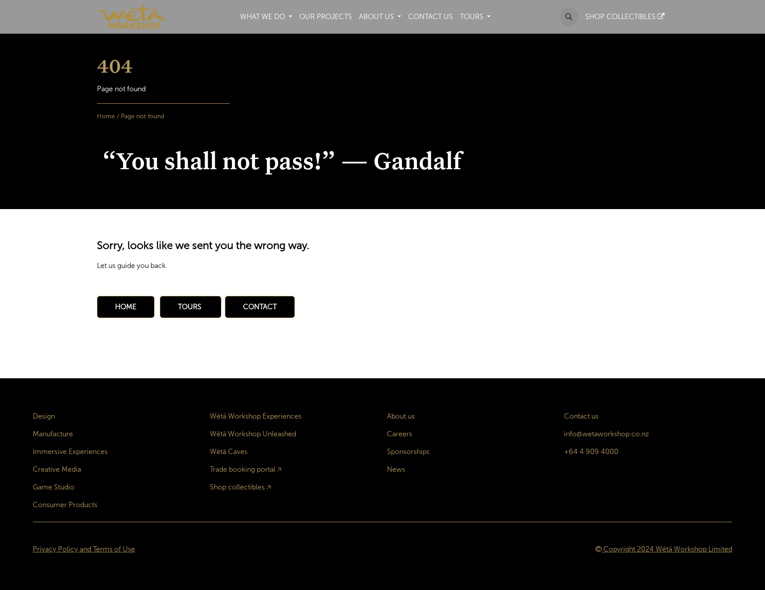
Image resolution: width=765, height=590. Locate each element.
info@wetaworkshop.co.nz (606, 434)
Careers (399, 434)
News (396, 469)
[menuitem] (266, 17)
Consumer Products (65, 505)
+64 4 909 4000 (591, 451)
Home (106, 116)
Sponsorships (408, 451)
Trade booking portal (242, 469)
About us (401, 416)
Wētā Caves (228, 451)
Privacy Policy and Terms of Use (84, 549)
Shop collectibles (237, 487)
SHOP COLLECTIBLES (621, 16)
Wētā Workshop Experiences (255, 416)
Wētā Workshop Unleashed (253, 434)
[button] (569, 17)
